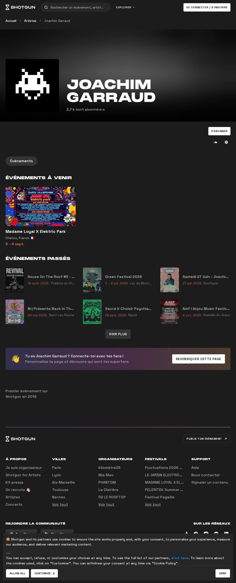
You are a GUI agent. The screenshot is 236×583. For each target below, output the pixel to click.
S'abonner (219, 131)
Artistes (30, 21)
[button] (219, 131)
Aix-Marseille (63, 482)
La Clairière (108, 489)
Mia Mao (106, 475)
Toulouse (60, 489)
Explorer (123, 7)
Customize (43, 573)
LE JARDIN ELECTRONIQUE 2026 (172, 475)
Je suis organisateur (24, 467)
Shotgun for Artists (23, 475)
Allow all (17, 573)
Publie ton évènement (204, 439)
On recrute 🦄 (18, 489)
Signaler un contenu (209, 482)
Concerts (14, 504)
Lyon (56, 475)
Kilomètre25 (109, 467)
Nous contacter (205, 475)
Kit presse (15, 482)
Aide (195, 467)
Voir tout (60, 504)
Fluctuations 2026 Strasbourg (172, 467)
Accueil (11, 21)
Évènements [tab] (21, 161)
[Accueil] (20, 7)
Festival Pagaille (159, 497)
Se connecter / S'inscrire (207, 7)
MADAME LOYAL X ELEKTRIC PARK (174, 482)
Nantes (58, 497)
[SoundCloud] (215, 142)
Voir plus (118, 334)
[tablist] (118, 161)
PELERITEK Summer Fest (166, 489)
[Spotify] (226, 142)
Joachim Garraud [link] (57, 21)
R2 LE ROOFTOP (112, 497)
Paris (56, 467)
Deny (222, 573)
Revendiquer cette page (198, 359)
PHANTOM (107, 482)
